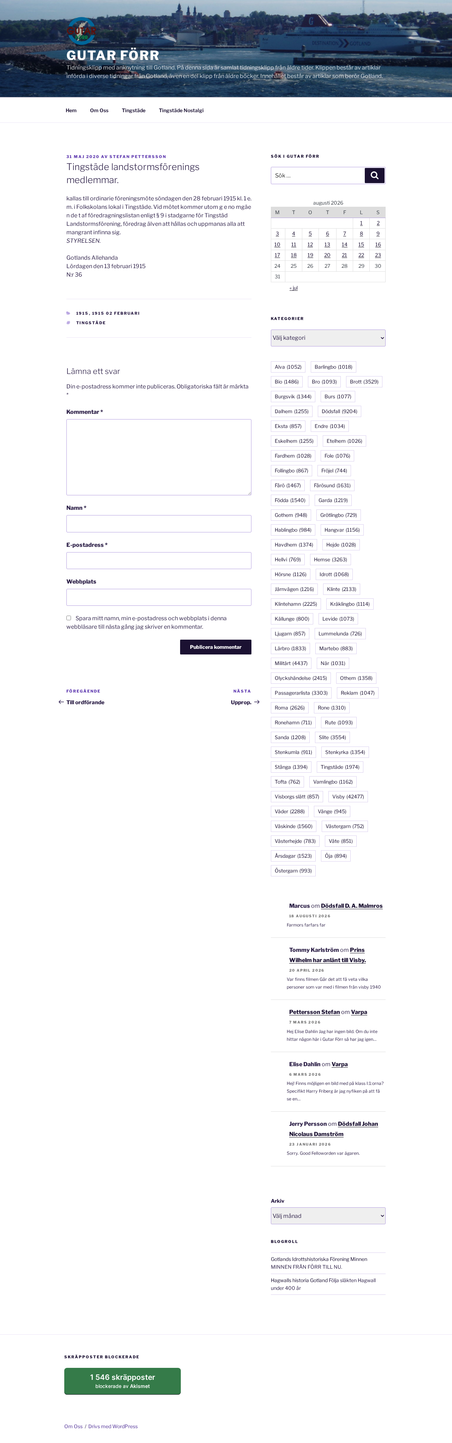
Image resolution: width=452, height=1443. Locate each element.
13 (327, 244)
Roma (290, 708)
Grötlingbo (338, 515)
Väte (341, 841)
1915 (82, 313)
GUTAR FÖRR (113, 55)
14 (344, 244)
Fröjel (334, 470)
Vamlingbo (333, 782)
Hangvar (342, 530)
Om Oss (99, 110)
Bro (324, 382)
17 (277, 255)
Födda (290, 500)
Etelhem (344, 441)
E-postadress (87, 545)
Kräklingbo (350, 604)
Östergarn (293, 871)
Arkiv (277, 1201)
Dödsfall (339, 411)
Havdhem (294, 545)
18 (294, 255)
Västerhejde (295, 841)
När (333, 663)
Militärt (291, 663)
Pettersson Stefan (314, 1012)
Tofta (287, 782)
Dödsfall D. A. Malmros (352, 905)
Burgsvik (293, 396)
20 (327, 255)
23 (378, 255)
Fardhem (293, 456)
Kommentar (84, 412)
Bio (287, 382)
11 (293, 244)
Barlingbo (333, 367)
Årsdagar (293, 856)
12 (310, 244)
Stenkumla (293, 752)
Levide (338, 619)
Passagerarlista (301, 693)
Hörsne (291, 574)
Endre (330, 426)
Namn (76, 508)
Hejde (341, 545)
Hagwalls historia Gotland (299, 1280)
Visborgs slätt (297, 796)
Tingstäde (133, 110)
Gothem (291, 515)
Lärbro (290, 648)
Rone (332, 708)
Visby (348, 796)
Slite (332, 737)
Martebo (336, 648)
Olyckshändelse (301, 678)
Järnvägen (294, 589)
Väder (290, 811)
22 (361, 255)
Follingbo (291, 470)
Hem (71, 110)
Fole (337, 456)
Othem (356, 678)
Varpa (359, 1012)
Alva (288, 367)
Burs (338, 396)
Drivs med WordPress (113, 1426)
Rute (339, 722)
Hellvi (288, 559)
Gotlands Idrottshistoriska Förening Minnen (319, 1259)
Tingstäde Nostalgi (181, 110)
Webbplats (81, 581)
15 (361, 244)
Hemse (330, 559)
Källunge (292, 619)
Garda (333, 500)
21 (344, 255)
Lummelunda (340, 633)
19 (310, 255)
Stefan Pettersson (137, 156)
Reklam (358, 693)
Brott (364, 382)
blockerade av (129, 1384)
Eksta (288, 426)
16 (378, 244)
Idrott (334, 574)
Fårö (288, 485)
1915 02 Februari (116, 313)
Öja (336, 856)
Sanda (290, 737)
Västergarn (345, 826)
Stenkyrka (345, 752)
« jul (294, 288)
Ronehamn (293, 722)
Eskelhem (294, 441)
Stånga (291, 767)
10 (277, 244)
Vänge (332, 811)
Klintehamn (296, 604)
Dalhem (292, 411)
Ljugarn (290, 633)
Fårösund (332, 485)
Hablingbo (293, 530)
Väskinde (294, 826)
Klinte (341, 589)
